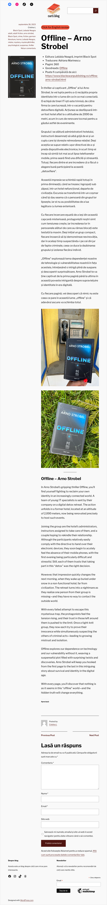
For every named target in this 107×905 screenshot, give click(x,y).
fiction (25, 36)
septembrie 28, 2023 (27, 24)
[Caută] (95, 10)
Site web (45, 819)
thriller (31, 45)
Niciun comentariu (28, 48)
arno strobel (29, 33)
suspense (24, 45)
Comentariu (47, 762)
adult (10, 33)
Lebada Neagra (29, 30)
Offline (63, 68)
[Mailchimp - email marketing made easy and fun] (86, 893)
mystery (17, 42)
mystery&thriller (27, 42)
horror (18, 39)
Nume (44, 793)
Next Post (94, 735)
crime (20, 36)
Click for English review (55, 27)
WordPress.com (26, 900)
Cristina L (53, 724)
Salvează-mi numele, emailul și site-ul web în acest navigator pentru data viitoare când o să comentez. (68, 834)
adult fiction (18, 33)
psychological (13, 45)
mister (10, 42)
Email (44, 806)
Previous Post (48, 735)
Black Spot (17, 30)
